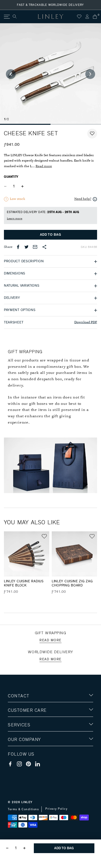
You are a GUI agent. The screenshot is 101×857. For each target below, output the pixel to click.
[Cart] (95, 16)
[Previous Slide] (11, 74)
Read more (44, 166)
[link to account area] (87, 16)
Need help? (82, 199)
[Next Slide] (90, 74)
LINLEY (27, 802)
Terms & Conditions (23, 809)
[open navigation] (6, 17)
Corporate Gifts (22, 768)
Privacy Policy (56, 808)
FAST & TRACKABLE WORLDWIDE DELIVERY (50, 4)
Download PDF (85, 322)
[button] (92, 133)
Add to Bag (50, 234)
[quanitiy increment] (22, 186)
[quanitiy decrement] (6, 186)
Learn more (14, 218)
